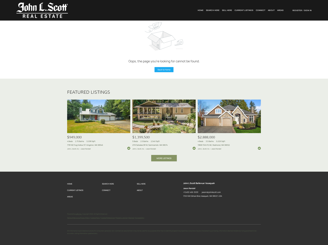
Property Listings (121, 218)
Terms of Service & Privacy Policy (78, 218)
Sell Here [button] (227, 10)
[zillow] (185, 202)
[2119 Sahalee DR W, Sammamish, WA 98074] (164, 116)
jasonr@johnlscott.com (211, 192)
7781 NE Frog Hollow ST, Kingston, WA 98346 (85, 145)
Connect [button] (260, 10)
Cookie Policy (95, 218)
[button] (42, 10)
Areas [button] (280, 10)
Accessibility (139, 218)
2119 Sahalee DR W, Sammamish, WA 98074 (150, 145)
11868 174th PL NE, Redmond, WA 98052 (214, 145)
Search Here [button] (212, 10)
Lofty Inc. (78, 214)
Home (200, 10)
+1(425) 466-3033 (190, 192)
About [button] (271, 10)
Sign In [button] (308, 10)
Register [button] (297, 10)
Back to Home (164, 69)
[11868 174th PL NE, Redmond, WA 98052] (229, 116)
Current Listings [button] (244, 10)
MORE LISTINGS (164, 158)
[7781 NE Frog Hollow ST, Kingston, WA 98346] (98, 116)
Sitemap (131, 218)
